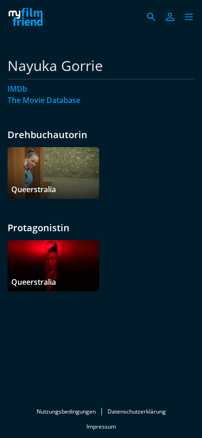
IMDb (17, 89)
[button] (188, 17)
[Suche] (151, 17)
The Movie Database (44, 100)
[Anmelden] (170, 17)
